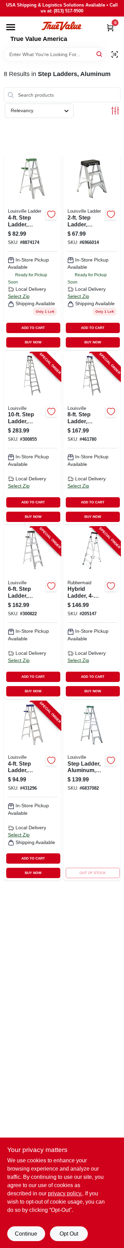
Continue (26, 1234)
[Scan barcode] (115, 54)
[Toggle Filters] (115, 111)
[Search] (100, 54)
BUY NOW (33, 342)
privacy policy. (65, 1193)
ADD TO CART (33, 328)
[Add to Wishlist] (51, 214)
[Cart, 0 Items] (110, 27)
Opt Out (69, 1234)
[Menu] (10, 27)
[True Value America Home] (62, 26)
